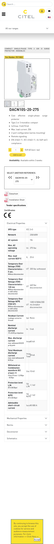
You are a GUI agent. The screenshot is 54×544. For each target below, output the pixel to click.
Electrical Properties (16, 223)
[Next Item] (38, 177)
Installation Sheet (16, 199)
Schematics (12, 438)
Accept (37, 539)
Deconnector (12, 431)
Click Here (31, 536)
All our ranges (12, 28)
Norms (10, 425)
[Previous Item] (10, 177)
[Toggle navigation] (4, 14)
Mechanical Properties (17, 418)
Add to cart (17, 155)
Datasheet (13, 193)
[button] (42, 11)
